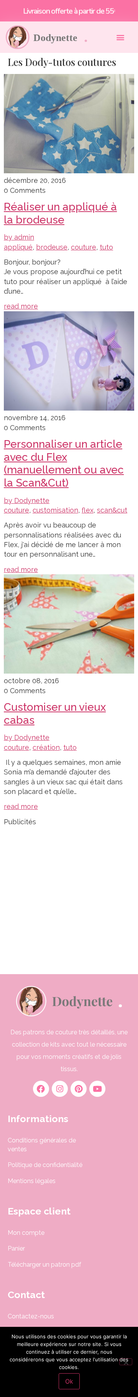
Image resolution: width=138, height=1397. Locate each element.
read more (21, 306)
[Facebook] (41, 1089)
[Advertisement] (69, 896)
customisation (55, 510)
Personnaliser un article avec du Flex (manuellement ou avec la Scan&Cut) (64, 463)
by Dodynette (26, 500)
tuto (106, 247)
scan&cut (112, 510)
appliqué (18, 247)
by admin (19, 237)
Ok (69, 1381)
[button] (120, 37)
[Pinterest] (79, 1089)
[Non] (125, 1361)
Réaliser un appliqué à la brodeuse (60, 213)
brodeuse (51, 247)
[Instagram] (60, 1089)
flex (88, 510)
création (46, 747)
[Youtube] (97, 1089)
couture (83, 247)
